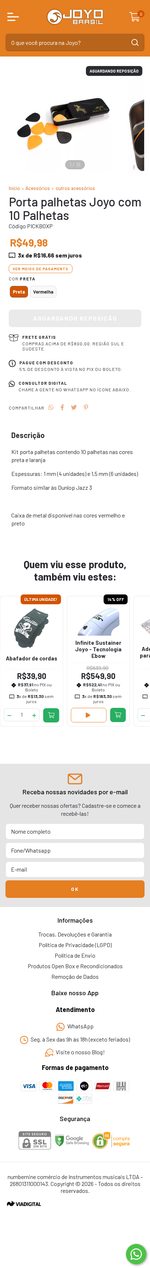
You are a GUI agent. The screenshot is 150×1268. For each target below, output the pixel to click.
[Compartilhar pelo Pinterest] (86, 407)
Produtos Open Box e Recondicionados (75, 965)
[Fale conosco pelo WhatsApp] (136, 1254)
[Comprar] (51, 715)
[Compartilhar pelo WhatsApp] (51, 407)
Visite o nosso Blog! (80, 1052)
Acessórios (37, 188)
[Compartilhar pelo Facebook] (62, 407)
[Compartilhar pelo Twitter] (74, 407)
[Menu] (14, 17)
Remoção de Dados (75, 976)
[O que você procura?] (135, 42)
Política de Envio (75, 955)
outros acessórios (75, 188)
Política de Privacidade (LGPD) (75, 944)
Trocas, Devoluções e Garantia (75, 934)
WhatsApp (80, 1026)
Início (14, 188)
